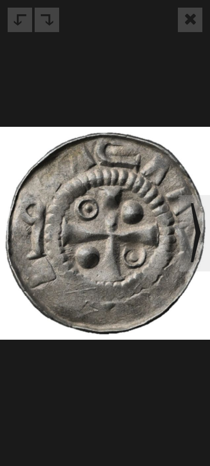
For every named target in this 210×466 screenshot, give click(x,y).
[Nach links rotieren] (20, 20)
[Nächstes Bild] (194, 233)
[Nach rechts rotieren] (47, 20)
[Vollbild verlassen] (190, 20)
